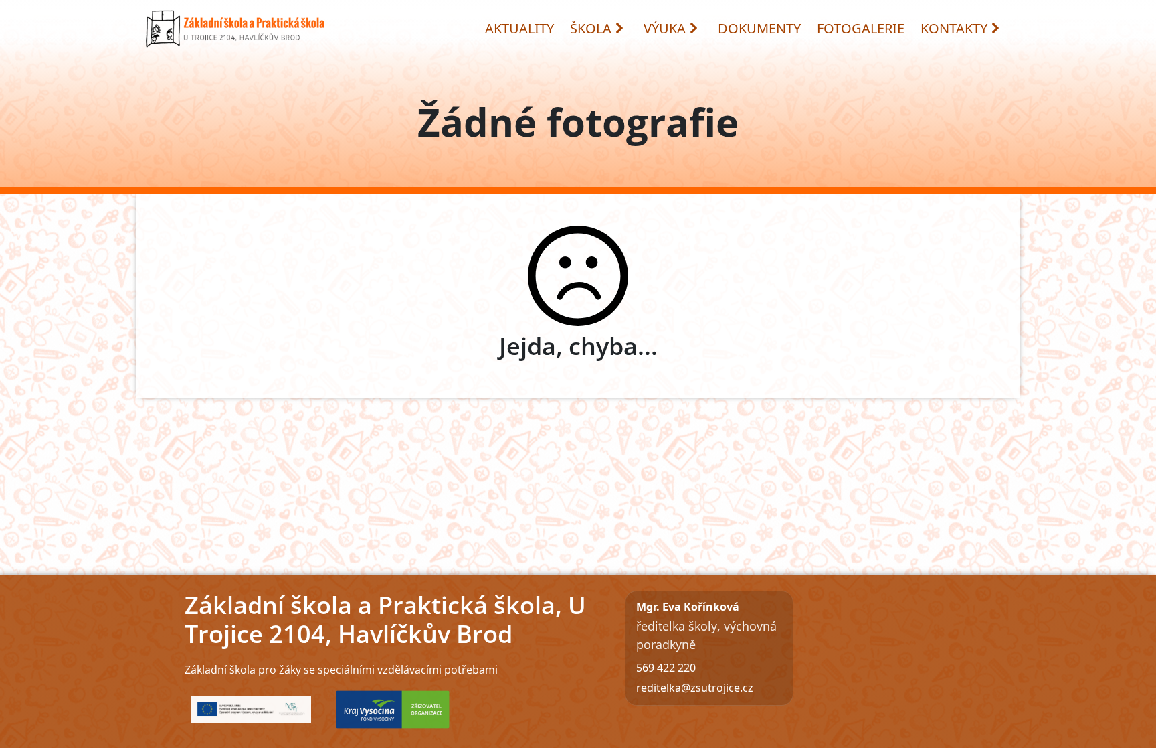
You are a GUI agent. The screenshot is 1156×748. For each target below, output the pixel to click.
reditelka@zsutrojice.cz (694, 687)
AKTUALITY (519, 28)
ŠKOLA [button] (590, 28)
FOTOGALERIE (860, 28)
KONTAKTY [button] (954, 28)
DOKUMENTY (759, 28)
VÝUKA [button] (665, 28)
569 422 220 (666, 667)
